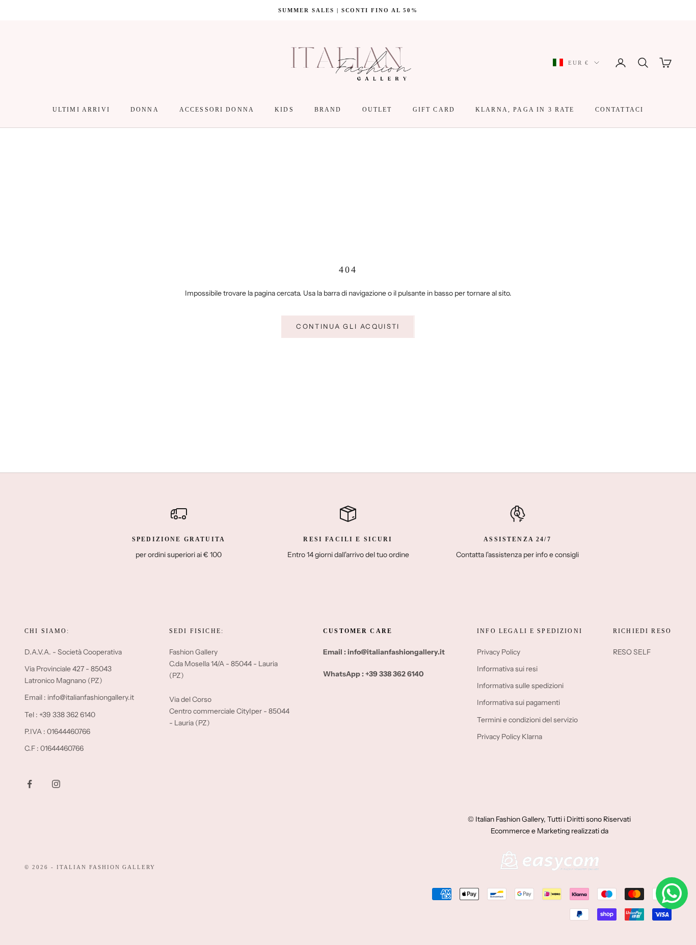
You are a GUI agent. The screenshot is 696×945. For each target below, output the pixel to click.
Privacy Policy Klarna (509, 736)
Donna (144, 109)
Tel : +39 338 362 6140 (59, 714)
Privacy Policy (498, 652)
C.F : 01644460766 (54, 748)
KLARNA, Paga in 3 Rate (525, 109)
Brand (328, 109)
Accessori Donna (216, 109)
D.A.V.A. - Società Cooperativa (73, 652)
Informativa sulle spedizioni (520, 685)
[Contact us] (672, 893)
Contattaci (619, 109)
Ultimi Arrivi (81, 109)
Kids (284, 109)
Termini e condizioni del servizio (527, 719)
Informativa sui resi (507, 668)
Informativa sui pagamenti (518, 702)
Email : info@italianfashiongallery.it (79, 697)
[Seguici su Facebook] (29, 784)
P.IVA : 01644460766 (57, 731)
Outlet (377, 109)
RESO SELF (632, 652)
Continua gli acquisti (347, 326)
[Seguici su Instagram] (56, 784)
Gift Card (434, 109)
